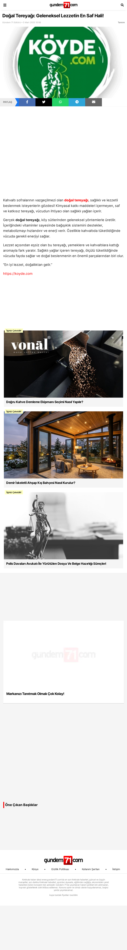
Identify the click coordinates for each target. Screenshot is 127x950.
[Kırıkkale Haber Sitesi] (63, 860)
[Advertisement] (63, 129)
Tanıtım (121, 22)
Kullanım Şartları (91, 869)
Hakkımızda (12, 869)
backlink (74, 895)
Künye (35, 869)
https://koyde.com (18, 274)
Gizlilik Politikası (60, 869)
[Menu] (5, 5)
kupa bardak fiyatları (59, 895)
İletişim (116, 869)
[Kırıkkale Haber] (63, 5)
